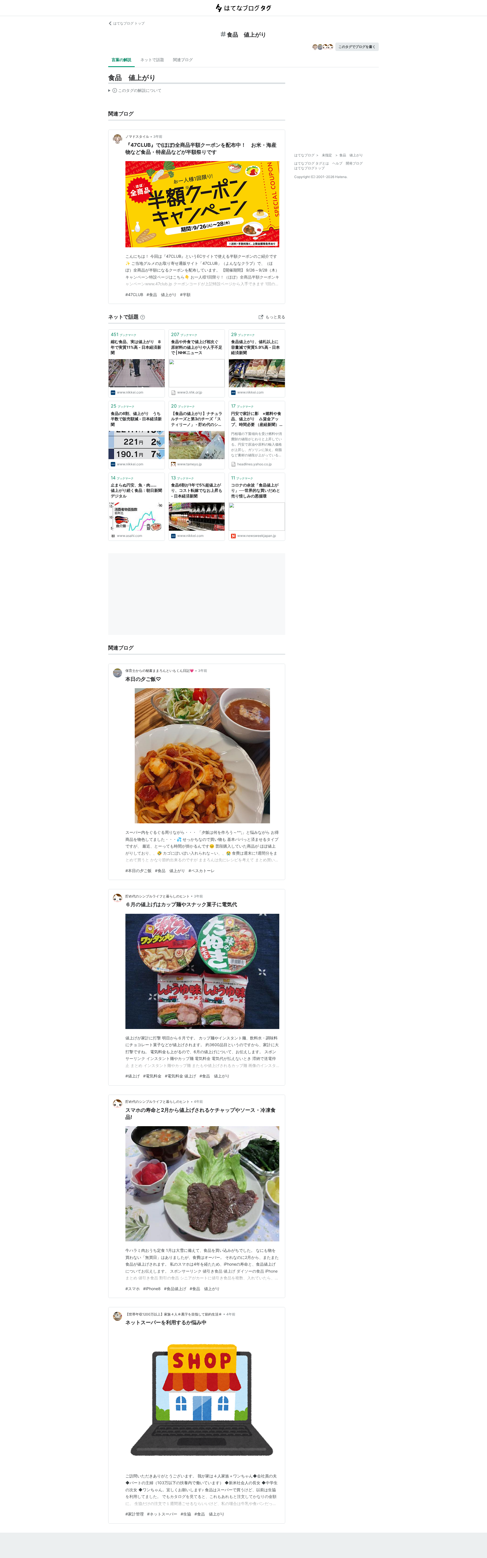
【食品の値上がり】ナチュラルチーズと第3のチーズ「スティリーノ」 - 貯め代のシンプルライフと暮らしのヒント (196, 419)
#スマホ (132, 1288)
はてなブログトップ (309, 168)
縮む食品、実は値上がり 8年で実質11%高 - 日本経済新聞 (136, 347)
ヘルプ (337, 163)
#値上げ (132, 1076)
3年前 (157, 136)
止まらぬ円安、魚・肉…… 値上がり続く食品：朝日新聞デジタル (136, 490)
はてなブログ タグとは (311, 163)
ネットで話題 (152, 59)
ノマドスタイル (137, 136)
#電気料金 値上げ (180, 1076)
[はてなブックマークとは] (142, 317)
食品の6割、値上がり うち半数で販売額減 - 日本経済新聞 (136, 419)
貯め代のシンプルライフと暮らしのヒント (157, 896)
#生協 (186, 1514)
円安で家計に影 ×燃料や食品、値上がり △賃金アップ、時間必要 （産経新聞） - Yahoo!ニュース (256, 419)
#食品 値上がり (162, 294)
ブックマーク (123, 334)
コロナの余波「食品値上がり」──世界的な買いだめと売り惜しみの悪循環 (255, 490)
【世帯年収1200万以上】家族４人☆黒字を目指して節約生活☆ (173, 1314)
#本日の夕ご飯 (138, 870)
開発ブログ (354, 163)
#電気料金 (152, 1076)
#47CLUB (134, 294)
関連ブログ (183, 59)
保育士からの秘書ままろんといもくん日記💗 (159, 670)
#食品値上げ (175, 1288)
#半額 (185, 294)
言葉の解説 (121, 59)
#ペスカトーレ (202, 870)
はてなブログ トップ (129, 23)
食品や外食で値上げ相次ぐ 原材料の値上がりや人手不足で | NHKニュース (196, 347)
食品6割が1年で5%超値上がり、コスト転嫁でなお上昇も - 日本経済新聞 (196, 490)
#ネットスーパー (162, 1514)
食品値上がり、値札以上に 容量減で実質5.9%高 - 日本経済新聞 (256, 347)
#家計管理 (134, 1514)
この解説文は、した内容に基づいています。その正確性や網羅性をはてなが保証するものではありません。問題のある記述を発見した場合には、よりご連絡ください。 (134, 91)
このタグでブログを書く (357, 47)
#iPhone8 (152, 1288)
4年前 (198, 1101)
